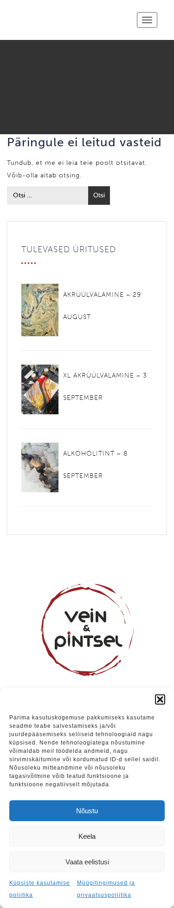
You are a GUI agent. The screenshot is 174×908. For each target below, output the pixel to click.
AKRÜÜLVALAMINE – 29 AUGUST (102, 306)
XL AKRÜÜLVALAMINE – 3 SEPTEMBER (105, 387)
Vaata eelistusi (87, 862)
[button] (160, 699)
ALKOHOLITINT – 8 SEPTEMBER (95, 465)
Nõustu (87, 811)
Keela (87, 836)
